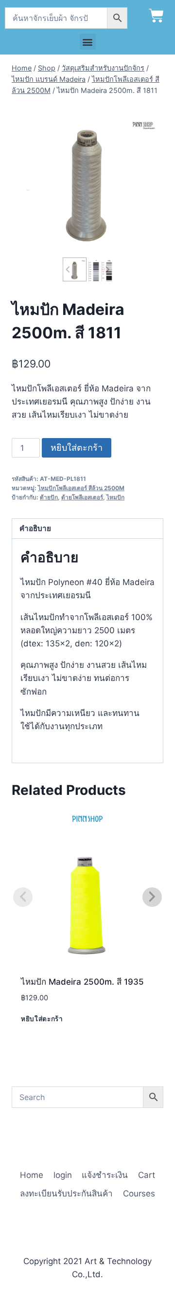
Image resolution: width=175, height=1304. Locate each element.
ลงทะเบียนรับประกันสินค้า (66, 1193)
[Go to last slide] (68, 269)
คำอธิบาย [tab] (35, 528)
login (62, 1175)
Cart (146, 1175)
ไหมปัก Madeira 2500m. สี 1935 (82, 982)
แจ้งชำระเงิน (105, 1175)
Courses (139, 1193)
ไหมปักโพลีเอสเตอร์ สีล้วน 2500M (81, 488)
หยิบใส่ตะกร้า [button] (42, 1019)
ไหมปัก (115, 497)
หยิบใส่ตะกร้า (77, 447)
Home (31, 1175)
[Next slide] (106, 269)
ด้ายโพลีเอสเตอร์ (82, 497)
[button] (88, 42)
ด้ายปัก (49, 497)
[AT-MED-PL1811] (87, 179)
